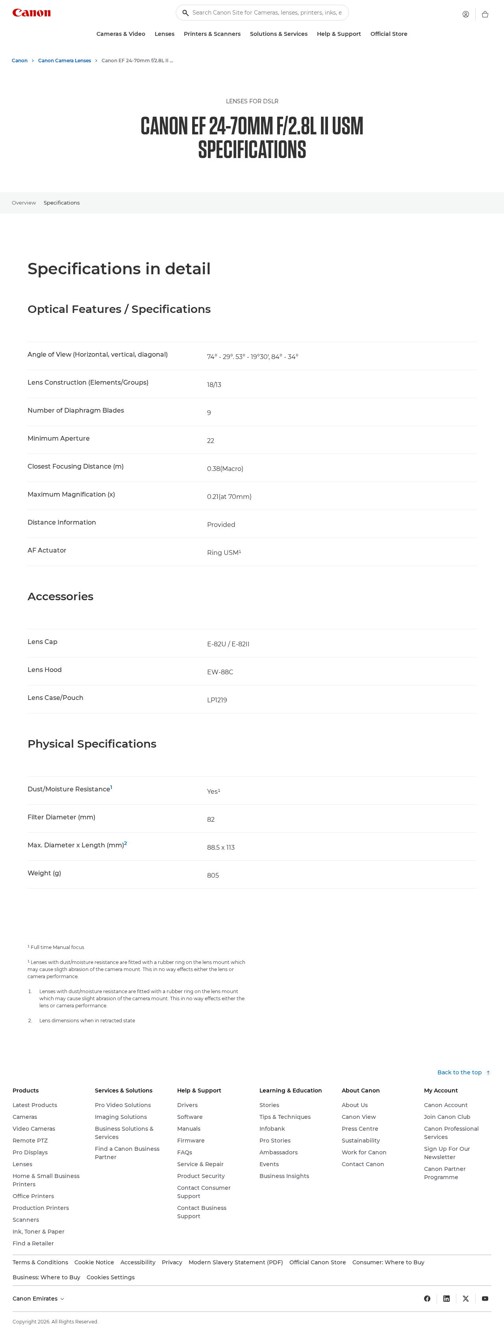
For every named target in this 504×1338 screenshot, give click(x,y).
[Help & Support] (364, 34)
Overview (24, 202)
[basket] (485, 14)
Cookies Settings (111, 1277)
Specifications (62, 202)
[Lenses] (177, 34)
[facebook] (427, 1298)
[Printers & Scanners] (244, 34)
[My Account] (466, 14)
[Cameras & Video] (148, 34)
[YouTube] (485, 1298)
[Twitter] (466, 1298)
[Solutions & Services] (311, 34)
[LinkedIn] (446, 1298)
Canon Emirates (36, 1298)
